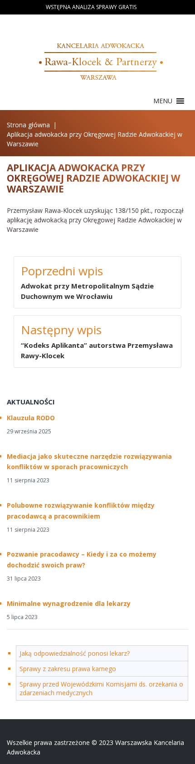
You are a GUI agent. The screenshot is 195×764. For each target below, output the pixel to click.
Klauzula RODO (31, 417)
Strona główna (28, 124)
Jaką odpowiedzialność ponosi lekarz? (75, 653)
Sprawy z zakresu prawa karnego (68, 668)
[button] (162, 101)
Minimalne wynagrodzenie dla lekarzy (69, 603)
